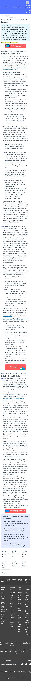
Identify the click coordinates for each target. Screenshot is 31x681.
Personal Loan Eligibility (12, 615)
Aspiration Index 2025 (27, 580)
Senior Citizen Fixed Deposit (27, 618)
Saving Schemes (20, 579)
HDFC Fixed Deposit (27, 599)
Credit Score (2, 593)
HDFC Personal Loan (12, 605)
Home (2, 15)
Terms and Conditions (17, 672)
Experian (3, 596)
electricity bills (7, 316)
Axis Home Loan (19, 610)
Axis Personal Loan (12, 610)
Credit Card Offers (12, 643)
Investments (18, 642)
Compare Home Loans (20, 594)
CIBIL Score (2, 599)
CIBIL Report (3, 603)
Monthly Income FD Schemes (27, 632)
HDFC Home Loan (19, 605)
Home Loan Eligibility (20, 622)
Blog (11, 671)
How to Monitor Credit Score (3, 621)
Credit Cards (8, 579)
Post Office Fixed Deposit (27, 611)
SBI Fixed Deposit (27, 594)
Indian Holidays (25, 650)
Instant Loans (11, 627)
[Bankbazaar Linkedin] (26, 664)
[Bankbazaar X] (22, 664)
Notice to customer (23, 672)
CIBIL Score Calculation (4, 607)
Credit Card (7, 15)
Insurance (14, 579)
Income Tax (11, 650)
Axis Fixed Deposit (27, 605)
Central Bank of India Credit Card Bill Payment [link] (12, 17)
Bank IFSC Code (16, 651)
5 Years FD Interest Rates (27, 625)
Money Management (26, 642)
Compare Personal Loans (12, 594)
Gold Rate (20, 650)
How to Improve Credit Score (3, 614)
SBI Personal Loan (12, 599)
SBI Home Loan (19, 599)
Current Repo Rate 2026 (19, 629)
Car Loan (6, 650)
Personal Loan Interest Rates (12, 622)
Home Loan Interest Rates (20, 616)
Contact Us (6, 672)
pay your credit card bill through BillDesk (15, 320)
